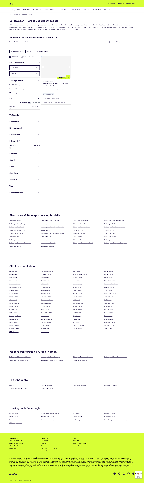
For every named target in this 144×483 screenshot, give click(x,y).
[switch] (138, 477)
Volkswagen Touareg (47, 240)
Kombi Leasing (13, 416)
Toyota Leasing (77, 293)
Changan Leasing (78, 303)
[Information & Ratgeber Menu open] (112, 10)
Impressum (44, 441)
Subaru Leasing (14, 329)
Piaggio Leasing (14, 325)
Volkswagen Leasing (110, 293)
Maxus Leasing (13, 322)
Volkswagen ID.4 (77, 230)
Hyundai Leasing (14, 281)
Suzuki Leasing (13, 293)
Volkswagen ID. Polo (15, 246)
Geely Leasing (13, 309)
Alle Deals (12, 385)
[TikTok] (119, 473)
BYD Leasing (108, 300)
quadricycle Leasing (110, 416)
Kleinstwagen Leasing (15, 423)
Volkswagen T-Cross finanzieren (18, 360)
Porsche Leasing (46, 290)
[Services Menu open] (91, 10)
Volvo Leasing (13, 297)
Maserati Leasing (109, 319)
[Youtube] (124, 473)
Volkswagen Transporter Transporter (20, 243)
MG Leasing (76, 319)
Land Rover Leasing (110, 281)
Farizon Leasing (45, 306)
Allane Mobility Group (16, 443)
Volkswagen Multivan (79, 233)
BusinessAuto (77, 446)
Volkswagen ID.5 (109, 230)
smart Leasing (45, 332)
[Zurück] (43, 67)
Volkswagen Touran (78, 240)
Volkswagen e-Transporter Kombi (83, 243)
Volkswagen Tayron (110, 236)
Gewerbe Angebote (47, 388)
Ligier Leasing (77, 316)
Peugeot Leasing (109, 287)
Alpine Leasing (13, 300)
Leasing (68, 75)
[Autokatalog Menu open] (82, 10)
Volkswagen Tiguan (15, 240)
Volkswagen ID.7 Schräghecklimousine (52, 233)
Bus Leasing (76, 420)
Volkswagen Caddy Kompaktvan (114, 220)
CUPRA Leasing (14, 274)
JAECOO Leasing (46, 313)
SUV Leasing (76, 413)
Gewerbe (63, 10)
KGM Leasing (77, 313)
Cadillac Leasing (46, 303)
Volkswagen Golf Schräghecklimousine (52, 227)
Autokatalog (75, 10)
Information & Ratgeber (101, 10)
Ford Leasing (45, 277)
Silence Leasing (109, 325)
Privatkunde (120, 3)
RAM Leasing (45, 325)
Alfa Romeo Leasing (47, 271)
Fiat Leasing (13, 277)
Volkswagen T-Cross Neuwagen (50, 357)
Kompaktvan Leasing (47, 416)
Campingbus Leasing (47, 420)
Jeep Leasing (45, 281)
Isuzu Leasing (13, 313)
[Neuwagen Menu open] (43, 10)
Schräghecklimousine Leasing (50, 413)
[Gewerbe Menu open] (69, 10)
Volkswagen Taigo (78, 236)
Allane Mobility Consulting (17, 446)
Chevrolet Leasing (109, 303)
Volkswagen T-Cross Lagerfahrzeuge (20, 357)
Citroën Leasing (46, 274)
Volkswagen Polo (14, 236)
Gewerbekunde (130, 3)
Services (86, 10)
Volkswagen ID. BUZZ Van (17, 230)
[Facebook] (128, 473)
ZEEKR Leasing (14, 332)
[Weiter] (69, 67)
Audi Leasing (76, 271)
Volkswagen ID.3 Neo (47, 246)
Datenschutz (45, 443)
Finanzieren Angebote (79, 385)
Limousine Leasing (109, 413)
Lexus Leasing (45, 316)
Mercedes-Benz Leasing (111, 284)
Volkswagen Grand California (81, 227)
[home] (29, 3)
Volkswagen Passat (110, 233)
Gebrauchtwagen (50, 10)
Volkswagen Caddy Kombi (80, 220)
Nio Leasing (76, 322)
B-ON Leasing (77, 300)
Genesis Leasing (77, 277)
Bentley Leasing (14, 303)
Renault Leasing (77, 290)
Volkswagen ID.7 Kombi (16, 233)
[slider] (10, 109)
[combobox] (122, 42)
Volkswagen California (47, 224)
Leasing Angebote (46, 385)
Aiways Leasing (77, 297)
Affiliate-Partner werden (80, 443)
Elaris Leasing (13, 306)
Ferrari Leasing (77, 306)
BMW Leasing (108, 271)
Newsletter (76, 441)
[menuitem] (16, 9)
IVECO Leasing (109, 309)
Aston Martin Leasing (47, 300)
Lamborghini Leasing (15, 316)
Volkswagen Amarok (15, 220)
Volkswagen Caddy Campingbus (50, 220)
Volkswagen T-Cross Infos (80, 360)
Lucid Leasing (13, 319)
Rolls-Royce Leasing (79, 325)
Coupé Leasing (77, 416)
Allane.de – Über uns (15, 441)
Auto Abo (26, 10)
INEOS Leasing (77, 309)
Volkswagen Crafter (110, 224)
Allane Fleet (13, 448)
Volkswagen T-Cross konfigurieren (83, 357)
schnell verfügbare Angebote (18, 388)
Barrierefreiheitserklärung (49, 448)
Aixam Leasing (108, 297)
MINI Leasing (45, 284)
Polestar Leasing (14, 290)
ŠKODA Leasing (46, 297)
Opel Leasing (77, 287)
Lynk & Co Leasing (46, 319)
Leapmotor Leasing (15, 284)
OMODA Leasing (109, 322)
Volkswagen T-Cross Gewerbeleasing (52, 360)
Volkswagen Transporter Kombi (113, 240)
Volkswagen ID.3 (46, 230)
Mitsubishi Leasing (15, 287)
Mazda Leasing (77, 284)
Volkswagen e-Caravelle (48, 243)
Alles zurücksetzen (42, 51)
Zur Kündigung (45, 451)
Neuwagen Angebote (110, 385)
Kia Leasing (76, 281)
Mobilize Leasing (46, 322)
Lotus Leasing (108, 316)
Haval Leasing (45, 309)
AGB (42, 446)
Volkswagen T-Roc (46, 236)
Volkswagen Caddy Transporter (18, 224)
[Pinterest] (133, 473)
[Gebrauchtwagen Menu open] (59, 10)
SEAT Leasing (108, 290)
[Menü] (141, 472)
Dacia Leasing (108, 274)
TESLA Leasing (45, 293)
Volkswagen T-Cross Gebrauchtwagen (115, 357)
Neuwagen (37, 10)
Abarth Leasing (13, 271)
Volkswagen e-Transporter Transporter (115, 243)
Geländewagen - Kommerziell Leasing (115, 420)
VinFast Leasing (77, 329)
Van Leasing (13, 420)
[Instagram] (114, 473)
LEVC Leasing (108, 313)
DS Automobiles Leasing (80, 274)
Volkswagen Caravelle (79, 224)
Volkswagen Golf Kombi (16, 227)
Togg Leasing (45, 329)
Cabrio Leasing (13, 413)
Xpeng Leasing (108, 329)
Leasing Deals (15, 10)
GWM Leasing (108, 306)
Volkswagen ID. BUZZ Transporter (114, 227)
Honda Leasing (108, 277)
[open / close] (36, 68)
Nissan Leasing (45, 287)
